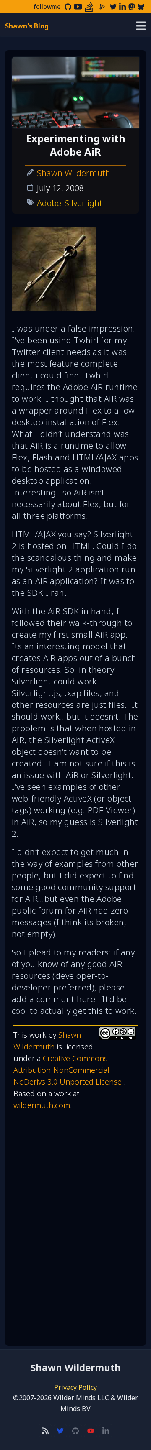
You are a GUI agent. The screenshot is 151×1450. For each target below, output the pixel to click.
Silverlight (83, 203)
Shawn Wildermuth (73, 173)
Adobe (49, 203)
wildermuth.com (41, 1105)
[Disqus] (75, 1232)
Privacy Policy (75, 1387)
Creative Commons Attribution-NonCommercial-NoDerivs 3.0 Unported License (68, 1070)
